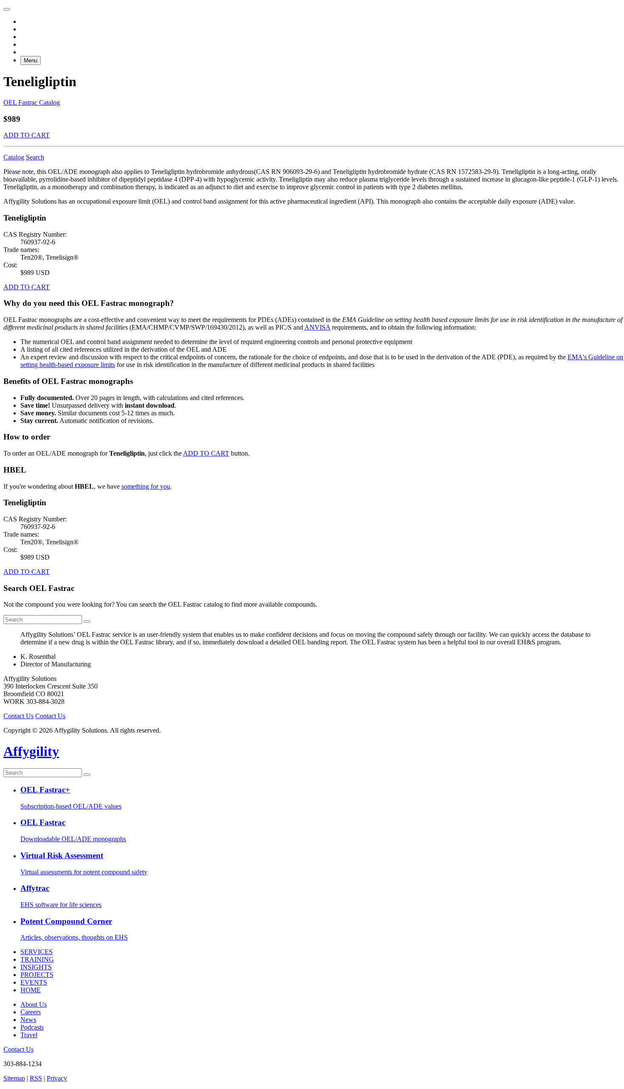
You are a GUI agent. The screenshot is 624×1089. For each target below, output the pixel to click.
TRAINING (37, 959)
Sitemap (14, 1078)
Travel (28, 1035)
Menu (30, 60)
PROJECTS (36, 974)
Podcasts (32, 1027)
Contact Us (18, 715)
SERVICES (36, 951)
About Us (33, 1004)
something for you (145, 486)
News (28, 1019)
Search (35, 157)
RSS (36, 1078)
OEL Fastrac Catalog (31, 102)
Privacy (57, 1078)
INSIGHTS (36, 967)
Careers (30, 1012)
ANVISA (317, 327)
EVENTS (33, 982)
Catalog (13, 157)
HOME (30, 990)
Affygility (31, 751)
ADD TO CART (26, 135)
